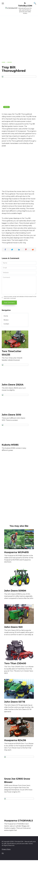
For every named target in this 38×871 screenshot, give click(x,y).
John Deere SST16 (14, 701)
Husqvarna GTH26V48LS (18, 820)
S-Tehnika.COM (25, 4)
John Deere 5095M (15, 590)
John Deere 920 (13, 627)
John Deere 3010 (11, 414)
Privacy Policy (6, 849)
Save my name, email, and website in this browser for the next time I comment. (20, 297)
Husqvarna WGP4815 (16, 552)
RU (3, 853)
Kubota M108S (10, 444)
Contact (6, 324)
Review (6, 107)
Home (6, 316)
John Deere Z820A (12, 384)
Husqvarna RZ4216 (15, 740)
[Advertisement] (19, 40)
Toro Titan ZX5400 (15, 663)
